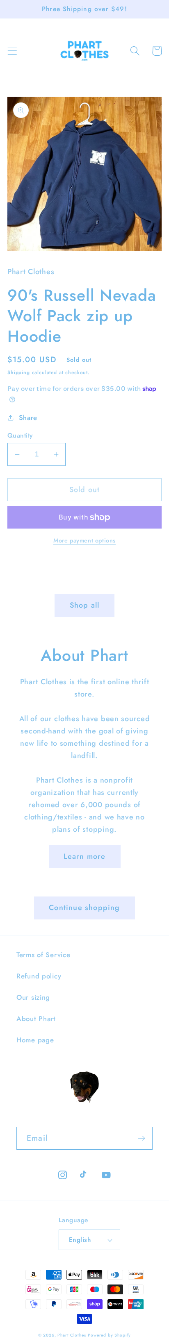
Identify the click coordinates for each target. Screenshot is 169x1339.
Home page (35, 1040)
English (80, 1239)
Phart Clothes (71, 1335)
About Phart (36, 1019)
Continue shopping (84, 907)
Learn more (85, 856)
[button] (12, 51)
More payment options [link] (84, 540)
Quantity (20, 435)
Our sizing (33, 997)
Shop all (85, 605)
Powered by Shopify (109, 1335)
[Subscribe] (141, 1138)
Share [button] (28, 417)
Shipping (18, 372)
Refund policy (38, 976)
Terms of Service (43, 955)
